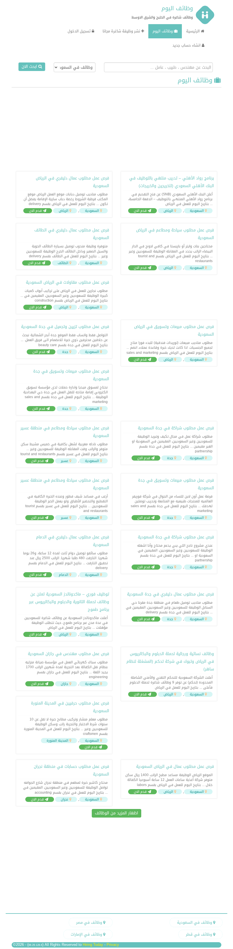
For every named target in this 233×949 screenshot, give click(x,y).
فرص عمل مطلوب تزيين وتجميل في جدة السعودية (65, 327)
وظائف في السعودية (195, 922)
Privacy (113, 944)
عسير (64, 461)
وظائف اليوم (177, 8)
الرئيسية (193, 31)
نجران (64, 799)
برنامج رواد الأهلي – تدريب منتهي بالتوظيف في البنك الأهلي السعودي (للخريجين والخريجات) (171, 182)
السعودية (197, 211)
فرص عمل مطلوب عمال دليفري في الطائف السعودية (71, 234)
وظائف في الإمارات (87, 934)
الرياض (168, 211)
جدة (65, 352)
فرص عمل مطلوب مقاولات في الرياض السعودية (67, 282)
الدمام (63, 575)
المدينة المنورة (57, 740)
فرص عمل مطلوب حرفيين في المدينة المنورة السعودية (70, 707)
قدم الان (141, 210)
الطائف (63, 263)
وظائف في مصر (89, 922)
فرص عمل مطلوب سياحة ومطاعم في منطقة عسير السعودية (64, 432)
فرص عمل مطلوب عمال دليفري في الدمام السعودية (72, 541)
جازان (64, 684)
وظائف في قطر (199, 934)
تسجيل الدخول (80, 31)
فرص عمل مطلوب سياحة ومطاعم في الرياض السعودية (175, 234)
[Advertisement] (116, 128)
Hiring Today (93, 944)
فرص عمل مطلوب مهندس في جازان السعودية (68, 654)
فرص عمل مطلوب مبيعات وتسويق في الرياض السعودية (174, 330)
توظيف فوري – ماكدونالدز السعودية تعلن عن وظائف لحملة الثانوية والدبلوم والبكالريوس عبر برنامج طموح (69, 601)
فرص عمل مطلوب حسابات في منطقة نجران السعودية (71, 770)
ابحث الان (30, 66)
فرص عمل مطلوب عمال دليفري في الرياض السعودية (72, 182)
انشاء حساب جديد (187, 45)
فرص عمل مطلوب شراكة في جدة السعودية (176, 428)
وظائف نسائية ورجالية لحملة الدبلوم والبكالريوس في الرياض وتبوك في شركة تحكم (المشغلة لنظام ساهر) (170, 661)
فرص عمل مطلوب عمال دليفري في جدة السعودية (170, 594)
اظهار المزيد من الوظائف (116, 813)
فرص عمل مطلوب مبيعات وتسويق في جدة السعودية (71, 375)
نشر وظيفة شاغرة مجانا (122, 31)
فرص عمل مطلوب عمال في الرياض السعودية (175, 766)
